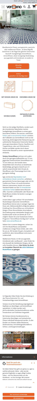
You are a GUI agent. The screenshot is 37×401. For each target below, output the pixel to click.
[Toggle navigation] (3, 6)
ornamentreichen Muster (19, 136)
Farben (5, 136)
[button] (29, 6)
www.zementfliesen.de (14, 221)
